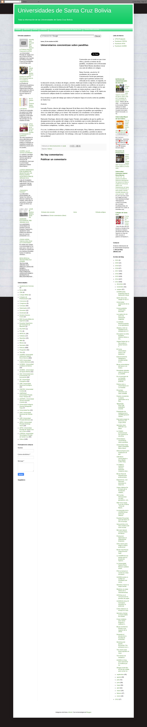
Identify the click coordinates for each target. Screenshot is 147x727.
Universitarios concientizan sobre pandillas (122, 440)
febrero (119, 693)
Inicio (75, 212)
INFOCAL (22, 333)
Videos (22, 439)
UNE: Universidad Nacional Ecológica (26, 384)
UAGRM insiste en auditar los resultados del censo (122, 579)
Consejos (22, 306)
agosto (119, 677)
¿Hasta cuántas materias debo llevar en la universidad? (26, 241)
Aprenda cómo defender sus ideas (121, 426)
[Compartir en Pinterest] (79, 146)
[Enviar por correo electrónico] (71, 146)
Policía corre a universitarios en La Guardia (123, 385)
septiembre (120, 674)
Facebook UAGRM (121, 46)
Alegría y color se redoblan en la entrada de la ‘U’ (123, 329)
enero (119, 696)
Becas (21, 290)
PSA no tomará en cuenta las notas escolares (123, 572)
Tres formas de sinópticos (121, 656)
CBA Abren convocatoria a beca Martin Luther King (122, 459)
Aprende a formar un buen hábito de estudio (122, 614)
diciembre (120, 284)
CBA (21, 292)
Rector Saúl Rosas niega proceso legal (122, 551)
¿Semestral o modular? (24, 191)
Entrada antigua (101, 212)
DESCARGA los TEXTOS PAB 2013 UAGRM (25, 259)
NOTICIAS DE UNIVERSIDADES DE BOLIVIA (121, 81)
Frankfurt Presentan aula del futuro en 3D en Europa (123, 519)
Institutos (22, 336)
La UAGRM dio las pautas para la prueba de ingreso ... (122, 558)
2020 (117, 263)
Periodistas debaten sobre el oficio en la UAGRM (123, 372)
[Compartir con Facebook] (77, 146)
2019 (117, 265)
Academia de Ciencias (27, 286)
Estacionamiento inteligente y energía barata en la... (122, 359)
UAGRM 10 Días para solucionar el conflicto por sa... (122, 662)
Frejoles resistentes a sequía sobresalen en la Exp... (123, 398)
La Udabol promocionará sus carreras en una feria (122, 433)
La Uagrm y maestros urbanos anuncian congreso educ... (123, 468)
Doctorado (23, 313)
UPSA (35, 29)
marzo (119, 690)
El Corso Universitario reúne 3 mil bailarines (121, 351)
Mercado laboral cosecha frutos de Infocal (122, 531)
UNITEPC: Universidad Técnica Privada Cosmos (27, 400)
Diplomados (23, 308)
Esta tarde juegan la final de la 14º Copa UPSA (123, 420)
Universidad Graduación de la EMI (123, 303)
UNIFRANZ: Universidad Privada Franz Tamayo (26, 394)
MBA (21, 340)
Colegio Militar (24, 295)
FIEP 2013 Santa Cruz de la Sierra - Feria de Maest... (123, 505)
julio (118, 680)
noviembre (120, 287)
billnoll (70, 712)
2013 (117, 282)
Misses (22, 343)
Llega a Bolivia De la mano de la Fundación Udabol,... (122, 490)
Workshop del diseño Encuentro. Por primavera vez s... (123, 644)
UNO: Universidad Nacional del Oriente (26, 413)
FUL (21, 331)
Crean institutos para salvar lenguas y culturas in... (121, 621)
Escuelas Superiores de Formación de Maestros (26, 324)
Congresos (23, 303)
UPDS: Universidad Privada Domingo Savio (26, 423)
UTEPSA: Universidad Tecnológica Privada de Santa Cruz (26, 435)
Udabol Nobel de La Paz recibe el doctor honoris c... (123, 344)
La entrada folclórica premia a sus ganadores (123, 323)
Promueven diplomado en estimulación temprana (122, 538)
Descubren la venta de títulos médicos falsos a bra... (123, 336)
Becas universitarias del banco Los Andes (123, 366)
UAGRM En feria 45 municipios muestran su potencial (123, 603)
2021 (117, 260)
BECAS (27, 29)
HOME (18, 29)
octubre (119, 289)
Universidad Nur (25, 410)
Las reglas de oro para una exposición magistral (122, 316)
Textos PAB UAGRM (92, 29)
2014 (117, 279)
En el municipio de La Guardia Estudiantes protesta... (122, 379)
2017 (117, 271)
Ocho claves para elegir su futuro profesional (122, 545)
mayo (119, 685)
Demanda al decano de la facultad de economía (121, 637)
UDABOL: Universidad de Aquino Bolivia (27, 370)
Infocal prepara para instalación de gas (123, 452)
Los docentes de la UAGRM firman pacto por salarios (122, 513)
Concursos (23, 301)
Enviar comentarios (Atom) (58, 215)
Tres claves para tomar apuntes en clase (123, 651)
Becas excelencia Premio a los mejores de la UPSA (122, 629)
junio (118, 682)
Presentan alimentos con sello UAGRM (122, 391)
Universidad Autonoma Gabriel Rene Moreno (121, 173)
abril (118, 688)
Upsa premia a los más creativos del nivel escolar (123, 525)
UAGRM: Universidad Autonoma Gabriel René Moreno (26, 356)
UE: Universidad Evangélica (25, 380)
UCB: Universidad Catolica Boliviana (25, 361)
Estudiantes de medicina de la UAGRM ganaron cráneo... (123, 414)
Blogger (88, 712)
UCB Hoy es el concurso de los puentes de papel (123, 596)
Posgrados (23, 350)
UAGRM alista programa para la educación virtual (123, 293)
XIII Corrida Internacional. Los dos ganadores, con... (123, 497)
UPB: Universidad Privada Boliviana (25, 419)
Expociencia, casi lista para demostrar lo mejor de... (122, 482)
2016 (117, 274)
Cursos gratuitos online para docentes (122, 309)
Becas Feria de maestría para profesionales (122, 475)
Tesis (21, 352)
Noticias (50, 148)
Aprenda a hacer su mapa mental (123, 585)
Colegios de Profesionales (24, 298)
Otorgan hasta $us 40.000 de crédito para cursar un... (123, 669)
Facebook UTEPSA (121, 41)
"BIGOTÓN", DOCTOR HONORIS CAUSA (121, 406)
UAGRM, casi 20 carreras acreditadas (26, 152)
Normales (23, 345)
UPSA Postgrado (120, 39)
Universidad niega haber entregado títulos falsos (123, 446)
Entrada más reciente (48, 212)
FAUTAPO (23, 329)
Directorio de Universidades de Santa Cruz (65, 29)
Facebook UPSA (120, 43)
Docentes (22, 310)
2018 (117, 268)
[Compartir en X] (75, 146)
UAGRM (44, 29)
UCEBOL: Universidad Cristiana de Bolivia (27, 365)
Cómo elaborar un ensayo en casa (122, 609)
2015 (117, 276)
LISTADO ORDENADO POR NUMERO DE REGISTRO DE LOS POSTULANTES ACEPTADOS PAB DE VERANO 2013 (27, 174)
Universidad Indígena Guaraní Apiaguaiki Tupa (26, 406)
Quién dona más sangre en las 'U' (123, 298)
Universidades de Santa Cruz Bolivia (64, 10)
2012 (117, 699)
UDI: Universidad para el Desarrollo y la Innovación (26, 375)
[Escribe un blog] (73, 146)
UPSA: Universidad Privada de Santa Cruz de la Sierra (27, 429)
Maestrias (23, 338)
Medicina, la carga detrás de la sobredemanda (122, 590)
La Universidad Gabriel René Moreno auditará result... (123, 566)
